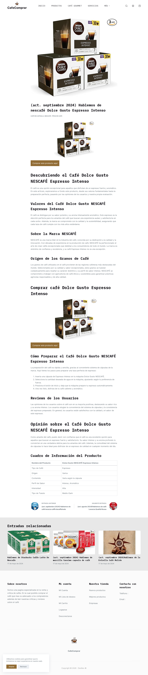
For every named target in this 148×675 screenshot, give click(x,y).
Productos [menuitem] (56, 6)
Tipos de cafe (57, 116)
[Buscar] (126, 6)
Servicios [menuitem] (93, 6)
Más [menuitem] (106, 6)
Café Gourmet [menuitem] (75, 6)
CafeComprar (17, 7)
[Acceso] (133, 6)
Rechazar (23, 666)
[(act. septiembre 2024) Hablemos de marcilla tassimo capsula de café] (74, 542)
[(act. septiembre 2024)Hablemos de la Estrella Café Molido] (120, 542)
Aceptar (11, 666)
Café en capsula (37, 116)
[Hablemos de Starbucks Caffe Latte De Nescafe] (28, 542)
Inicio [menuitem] (41, 6)
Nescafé (48, 116)
